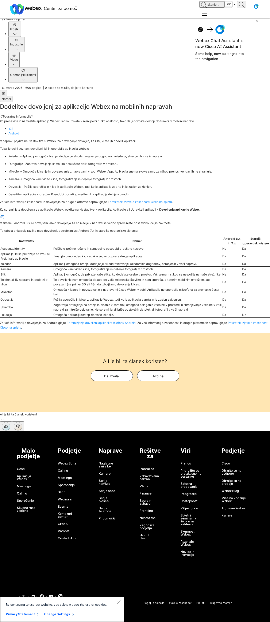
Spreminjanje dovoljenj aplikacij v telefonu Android (101, 323)
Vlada (144, 486)
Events (63, 506)
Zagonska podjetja (147, 527)
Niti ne (158, 376)
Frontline (146, 510)
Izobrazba (147, 468)
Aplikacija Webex (24, 478)
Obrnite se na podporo (231, 472)
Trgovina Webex (233, 508)
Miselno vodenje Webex (233, 500)
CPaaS (63, 523)
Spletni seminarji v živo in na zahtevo (189, 520)
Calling (22, 493)
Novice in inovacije (187, 553)
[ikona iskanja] (204, 5)
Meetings (24, 486)
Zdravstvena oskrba (149, 478)
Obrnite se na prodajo (231, 482)
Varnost (63, 531)
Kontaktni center (65, 515)
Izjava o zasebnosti (180, 602)
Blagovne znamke (221, 602)
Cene (21, 468)
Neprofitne (147, 518)
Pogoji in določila (153, 602)
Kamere (104, 473)
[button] (256, 6)
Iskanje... (213, 4)
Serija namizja (104, 482)
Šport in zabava (145, 502)
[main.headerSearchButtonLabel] (241, 4)
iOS (10, 128)
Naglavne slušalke (106, 465)
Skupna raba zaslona (26, 509)
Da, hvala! (112, 376)
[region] (62, 609)
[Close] (118, 602)
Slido (61, 492)
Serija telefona (105, 510)
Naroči (6, 99)
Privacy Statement (20, 614)
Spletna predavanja (189, 485)
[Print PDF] (3, 93)
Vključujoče (189, 508)
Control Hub (67, 538)
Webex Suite (67, 463)
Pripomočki (107, 518)
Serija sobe (107, 490)
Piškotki (201, 602)
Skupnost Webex (187, 533)
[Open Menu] (216, 14)
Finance (145, 493)
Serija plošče (103, 500)
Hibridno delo (146, 537)
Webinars (65, 499)
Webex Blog (230, 490)
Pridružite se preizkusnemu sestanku (191, 473)
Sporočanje (25, 500)
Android (13, 133)
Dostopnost (189, 501)
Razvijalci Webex (187, 543)
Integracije (189, 493)
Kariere (226, 515)
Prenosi (186, 463)
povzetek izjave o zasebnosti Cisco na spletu (141, 202)
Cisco (225, 463)
